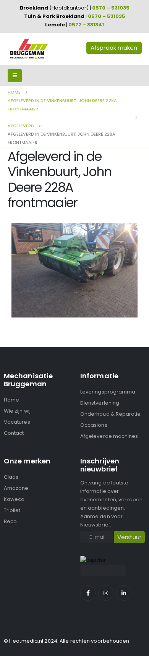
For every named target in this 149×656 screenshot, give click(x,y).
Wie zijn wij (17, 411)
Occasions (93, 425)
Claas (11, 477)
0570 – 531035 (111, 7)
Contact (14, 433)
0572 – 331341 (86, 24)
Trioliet (12, 510)
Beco (10, 521)
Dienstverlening (99, 403)
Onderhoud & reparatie (110, 414)
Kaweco (14, 499)
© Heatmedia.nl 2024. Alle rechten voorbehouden (67, 641)
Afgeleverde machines (109, 436)
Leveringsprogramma (107, 391)
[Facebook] (88, 593)
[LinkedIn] (123, 593)
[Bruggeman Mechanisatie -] (29, 49)
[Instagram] (105, 593)
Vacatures (17, 422)
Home (11, 399)
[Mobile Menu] (15, 75)
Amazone (16, 488)
